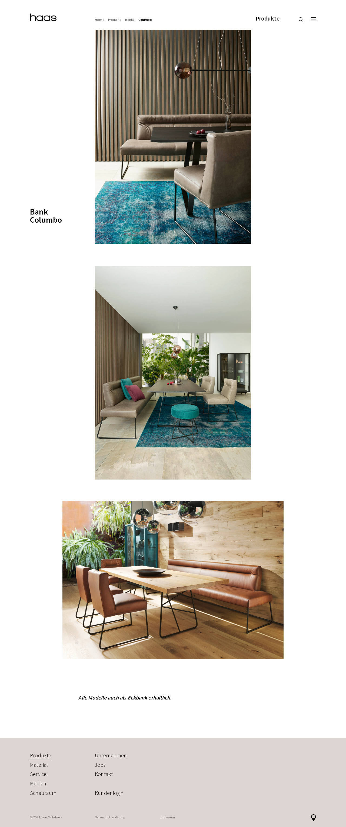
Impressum (167, 817)
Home (99, 20)
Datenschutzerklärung (110, 817)
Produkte (268, 18)
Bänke (129, 20)
